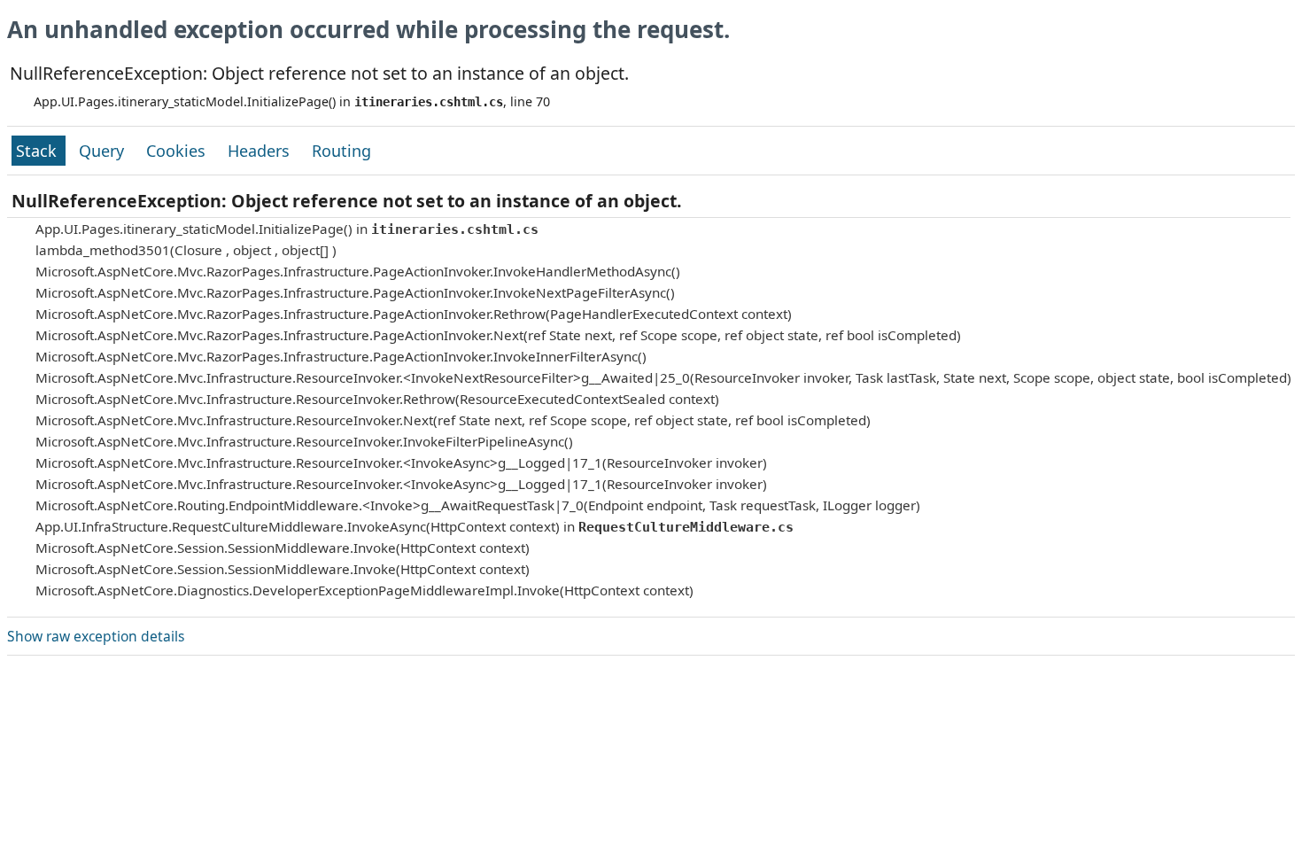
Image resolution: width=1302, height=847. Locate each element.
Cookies (178, 150)
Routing (341, 150)
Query (103, 150)
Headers (261, 150)
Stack (38, 150)
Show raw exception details (95, 636)
